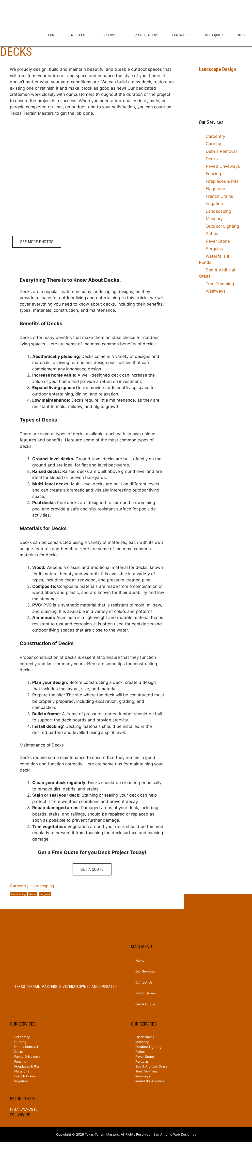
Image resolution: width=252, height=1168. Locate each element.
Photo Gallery (146, 35)
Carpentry (19, 885)
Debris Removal (221, 151)
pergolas (45, 894)
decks (32, 894)
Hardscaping (42, 885)
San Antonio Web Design (172, 1134)
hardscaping (18, 894)
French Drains (219, 196)
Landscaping (218, 211)
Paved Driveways (223, 166)
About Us (78, 35)
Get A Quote (214, 35)
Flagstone (215, 188)
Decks (212, 158)
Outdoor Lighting (222, 226)
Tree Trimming (220, 283)
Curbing (213, 143)
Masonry (214, 218)
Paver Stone (218, 241)
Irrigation (214, 203)
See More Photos (36, 241)
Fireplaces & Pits (222, 181)
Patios (212, 233)
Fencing (213, 173)
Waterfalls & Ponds (214, 259)
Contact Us (181, 35)
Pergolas (214, 248)
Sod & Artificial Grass (217, 273)
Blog (241, 35)
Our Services (110, 35)
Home (52, 35)
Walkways (215, 291)
